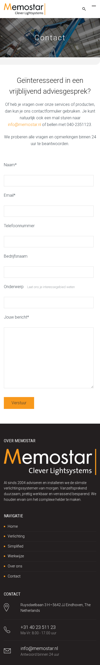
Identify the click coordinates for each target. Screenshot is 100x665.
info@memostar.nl (24, 124)
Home (13, 526)
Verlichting (16, 536)
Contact (14, 576)
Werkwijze (16, 556)
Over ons (15, 566)
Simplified (15, 546)
